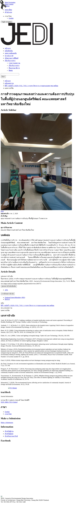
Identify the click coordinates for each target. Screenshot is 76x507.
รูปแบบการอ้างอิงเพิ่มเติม (9, 286)
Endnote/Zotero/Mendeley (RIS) (15, 297)
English (11, 18)
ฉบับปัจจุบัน (9, 51)
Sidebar (7, 6)
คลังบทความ (9, 83)
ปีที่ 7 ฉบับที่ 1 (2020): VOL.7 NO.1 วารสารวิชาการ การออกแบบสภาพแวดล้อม (31, 86)
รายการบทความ (14, 63)
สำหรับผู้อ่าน (9, 431)
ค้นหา (3, 76)
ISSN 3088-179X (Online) (9, 402)
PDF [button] (2, 211)
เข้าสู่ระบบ (8, 12)
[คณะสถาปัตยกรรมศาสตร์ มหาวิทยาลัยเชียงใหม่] (1, 496)
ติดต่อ (11, 70)
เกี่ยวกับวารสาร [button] (10, 60)
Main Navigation (10, 2)
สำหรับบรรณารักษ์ (11, 436)
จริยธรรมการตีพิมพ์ (11, 58)
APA (6, 290)
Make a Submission (7, 422)
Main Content (9, 4)
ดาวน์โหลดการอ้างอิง (8, 294)
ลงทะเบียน (8, 10)
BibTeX (7, 299)
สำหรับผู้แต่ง (9, 434)
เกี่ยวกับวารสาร (14, 65)
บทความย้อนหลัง (11, 53)
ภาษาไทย (8, 414)
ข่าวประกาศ (9, 56)
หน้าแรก (8, 48)
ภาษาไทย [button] (8, 16)
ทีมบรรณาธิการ (14, 68)
